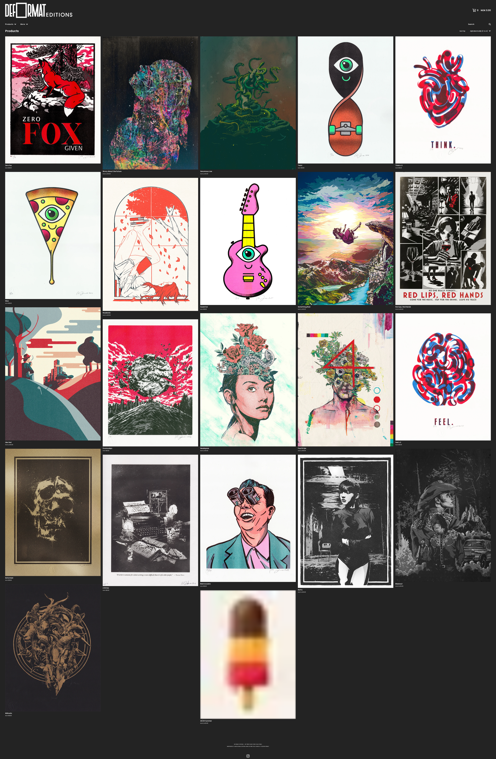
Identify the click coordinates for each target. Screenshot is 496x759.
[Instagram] (248, 756)
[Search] (490, 24)
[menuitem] (10, 24)
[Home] (41, 10)
